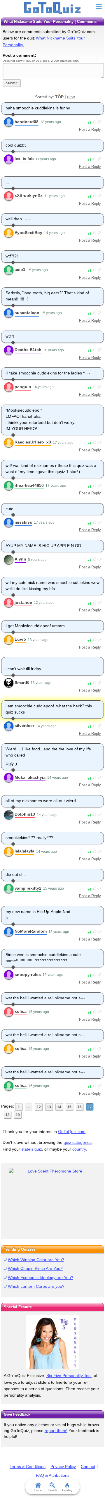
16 (80, 1107)
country (79, 1149)
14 (59, 1107)
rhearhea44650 (29, 485)
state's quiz (31, 1149)
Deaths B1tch (28, 349)
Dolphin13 (25, 814)
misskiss (23, 522)
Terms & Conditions (28, 1466)
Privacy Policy (63, 1466)
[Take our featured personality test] (52, 1342)
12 (39, 1107)
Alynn (20, 559)
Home (38, 1490)
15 (69, 1107)
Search (52, 1490)
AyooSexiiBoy (28, 232)
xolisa (21, 1011)
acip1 (20, 269)
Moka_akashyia (30, 777)
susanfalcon (27, 312)
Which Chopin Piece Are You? (35, 1268)
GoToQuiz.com (71, 1131)
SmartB (22, 682)
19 (18, 1115)
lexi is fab (24, 158)
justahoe (23, 602)
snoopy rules (28, 974)
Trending (67, 1490)
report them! (56, 1430)
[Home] (52, 8)
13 (49, 1107)
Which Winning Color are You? (36, 1259)
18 (8, 1115)
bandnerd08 (26, 121)
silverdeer (24, 725)
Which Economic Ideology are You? (40, 1277)
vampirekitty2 (28, 888)
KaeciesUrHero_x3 (33, 442)
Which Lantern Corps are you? (36, 1286)
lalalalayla (24, 851)
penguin (23, 386)
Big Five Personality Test (69, 1375)
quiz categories (78, 1142)
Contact (88, 1466)
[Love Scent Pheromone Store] (52, 1171)
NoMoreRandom (31, 931)
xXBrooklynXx (29, 195)
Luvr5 (20, 639)
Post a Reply (90, 129)
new (71, 96)
